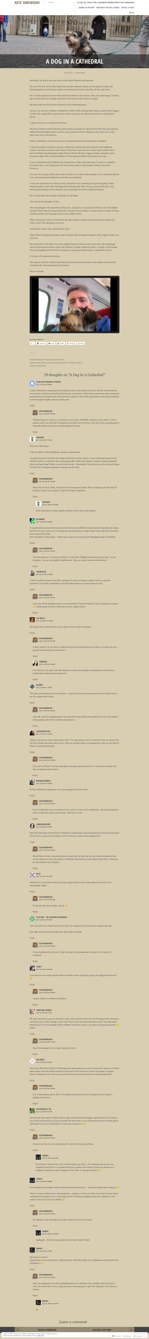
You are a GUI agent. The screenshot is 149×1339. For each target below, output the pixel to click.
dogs (62, 363)
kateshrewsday (80, 73)
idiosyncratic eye (43, 1109)
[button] (70, 325)
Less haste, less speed (102, 1329)
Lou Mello (40, 618)
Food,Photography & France (48, 381)
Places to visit (127, 7)
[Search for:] (56, 2)
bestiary (43, 363)
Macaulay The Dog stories (107, 7)
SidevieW (40, 437)
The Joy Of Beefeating (47, 1329)
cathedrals (49, 363)
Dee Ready (40, 1059)
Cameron (43, 661)
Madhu (39, 1248)
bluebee (39, 684)
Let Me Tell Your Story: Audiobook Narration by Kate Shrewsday (105, 2)
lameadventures (43, 824)
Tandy (38, 966)
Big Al (131, 12)
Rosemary (40, 519)
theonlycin (41, 571)
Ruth (38, 873)
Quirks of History (86, 7)
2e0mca (45, 1155)
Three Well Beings (44, 1010)
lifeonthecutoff (43, 731)
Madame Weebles (43, 780)
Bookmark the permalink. (38, 366)
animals (37, 363)
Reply (32, 405)
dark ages (57, 363)
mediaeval (79, 363)
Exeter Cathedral (69, 363)
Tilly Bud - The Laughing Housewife (51, 917)
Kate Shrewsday (27, 2)
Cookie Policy (40, 1335)
